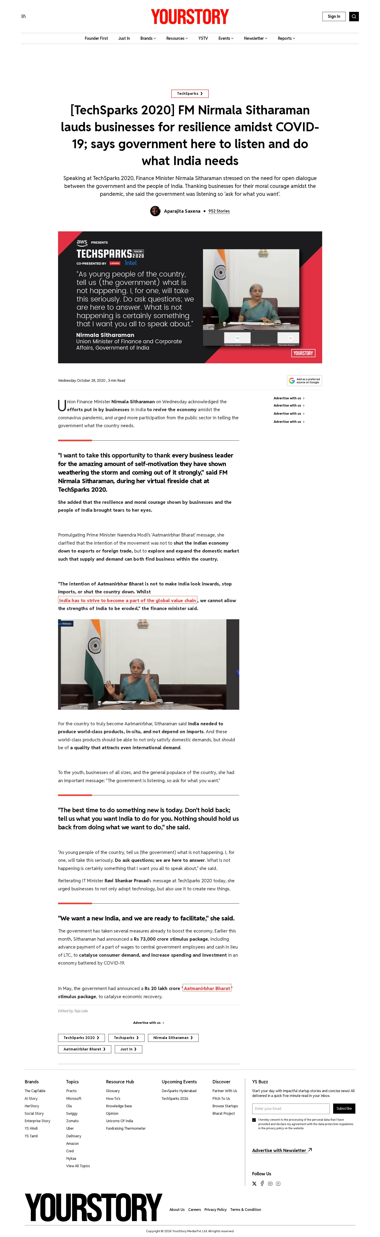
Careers (194, 1209)
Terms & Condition (245, 1209)
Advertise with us (147, 1023)
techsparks (124, 1037)
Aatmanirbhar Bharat (82, 1049)
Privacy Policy (216, 1209)
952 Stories (219, 211)
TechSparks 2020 (79, 1037)
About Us (177, 1209)
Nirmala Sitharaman (171, 1037)
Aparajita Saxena (182, 211)
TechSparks (188, 93)
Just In (126, 1049)
